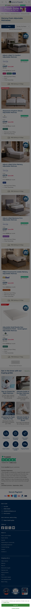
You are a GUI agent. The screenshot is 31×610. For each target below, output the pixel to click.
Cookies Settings (15, 608)
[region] (15, 604)
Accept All (15, 605)
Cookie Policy (6, 602)
